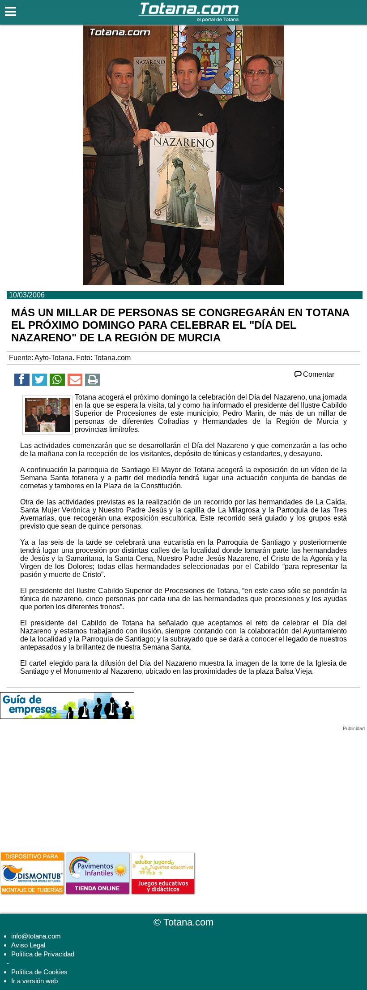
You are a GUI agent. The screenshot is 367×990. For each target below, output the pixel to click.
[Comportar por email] (75, 381)
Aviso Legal (28, 945)
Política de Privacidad (42, 954)
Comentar (318, 374)
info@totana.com (36, 936)
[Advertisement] (67, 788)
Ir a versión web (34, 981)
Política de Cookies (39, 972)
